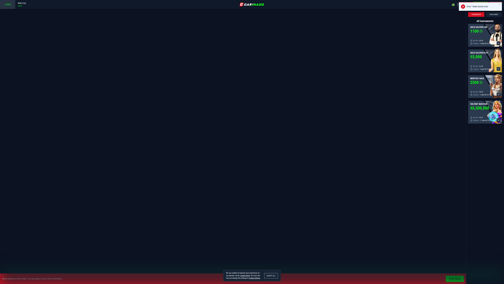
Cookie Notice (245, 276)
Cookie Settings (254, 278)
